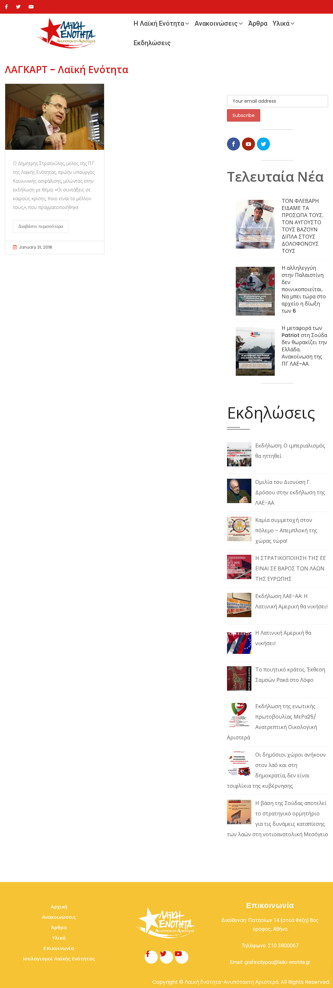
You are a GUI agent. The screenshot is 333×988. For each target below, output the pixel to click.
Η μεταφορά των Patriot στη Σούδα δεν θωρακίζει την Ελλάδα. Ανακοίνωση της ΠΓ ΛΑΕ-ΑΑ (304, 346)
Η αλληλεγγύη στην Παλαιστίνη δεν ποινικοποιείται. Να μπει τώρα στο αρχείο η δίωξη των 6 (304, 289)
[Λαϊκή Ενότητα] (68, 33)
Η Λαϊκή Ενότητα (159, 23)
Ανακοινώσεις (216, 23)
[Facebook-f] (151, 957)
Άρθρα (257, 23)
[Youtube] (31, 7)
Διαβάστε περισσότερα (40, 226)
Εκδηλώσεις (152, 43)
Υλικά (281, 23)
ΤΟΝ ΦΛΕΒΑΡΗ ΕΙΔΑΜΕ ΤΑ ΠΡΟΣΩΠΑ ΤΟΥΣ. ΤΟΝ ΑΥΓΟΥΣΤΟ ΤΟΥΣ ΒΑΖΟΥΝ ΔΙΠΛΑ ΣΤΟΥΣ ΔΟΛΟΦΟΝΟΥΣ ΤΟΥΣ (303, 226)
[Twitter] (18, 7)
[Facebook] (6, 7)
